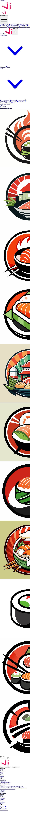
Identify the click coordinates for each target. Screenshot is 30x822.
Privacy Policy (3, 808)
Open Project (3, 781)
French (1, 800)
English (1, 795)
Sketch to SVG (12, 101)
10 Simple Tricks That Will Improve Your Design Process (13, 787)
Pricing (25, 27)
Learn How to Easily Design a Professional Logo (11, 786)
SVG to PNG (21, 101)
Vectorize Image (5, 100)
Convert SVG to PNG (5, 784)
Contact (8, 104)
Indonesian (2, 802)
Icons (13, 102)
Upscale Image (21, 100)
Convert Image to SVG (5, 782)
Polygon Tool (3, 793)
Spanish (2, 796)
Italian (1, 803)
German (2, 799)
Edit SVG (13, 100)
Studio (8, 67)
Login (1, 777)
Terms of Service (4, 810)
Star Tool (2, 791)
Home (1, 24)
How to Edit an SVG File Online (7, 789)
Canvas (3, 67)
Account (3, 106)
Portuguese (2, 798)
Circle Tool (2, 790)
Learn (28, 27)
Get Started (2, 770)
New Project (3, 780)
